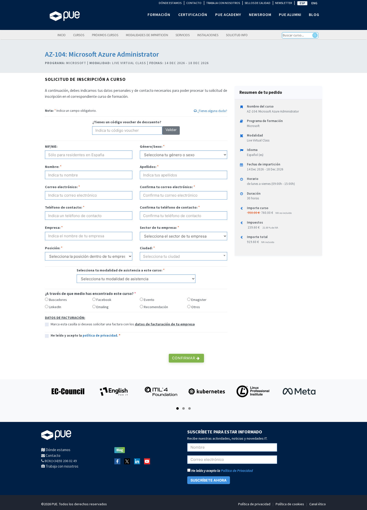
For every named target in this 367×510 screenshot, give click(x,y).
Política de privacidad (254, 504)
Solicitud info (237, 35)
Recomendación (156, 307)
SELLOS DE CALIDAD (257, 3)
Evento (149, 299)
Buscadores (58, 299)
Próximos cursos (105, 35)
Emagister (198, 299)
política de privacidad (100, 335)
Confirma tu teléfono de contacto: (168, 207)
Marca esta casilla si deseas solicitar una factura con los (123, 324)
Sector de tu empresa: (158, 227)
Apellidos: (148, 166)
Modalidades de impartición (147, 35)
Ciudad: (146, 248)
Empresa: (52, 227)
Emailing (102, 307)
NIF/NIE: (51, 146)
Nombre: (52, 166)
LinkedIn (55, 307)
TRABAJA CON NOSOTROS (223, 3)
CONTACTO (193, 3)
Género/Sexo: (151, 146)
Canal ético (317, 504)
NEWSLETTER (283, 3)
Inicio (61, 35)
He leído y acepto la (221, 470)
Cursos (78, 35)
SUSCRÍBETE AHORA (208, 480)
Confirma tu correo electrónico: (166, 187)
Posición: (52, 248)
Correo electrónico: (61, 187)
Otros (195, 307)
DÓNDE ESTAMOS (170, 3)
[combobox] (183, 256)
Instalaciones (207, 35)
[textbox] (183, 258)
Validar (171, 130)
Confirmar (184, 358)
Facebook (103, 299)
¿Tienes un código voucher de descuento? (126, 122)
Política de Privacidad (237, 470)
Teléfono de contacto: (63, 207)
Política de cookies (290, 504)
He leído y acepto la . (85, 335)
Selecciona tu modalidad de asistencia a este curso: (119, 270)
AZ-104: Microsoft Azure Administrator (102, 54)
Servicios (183, 35)
